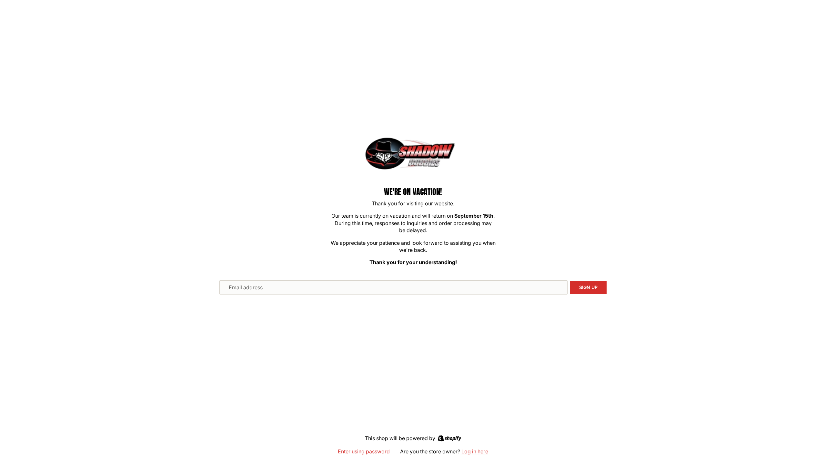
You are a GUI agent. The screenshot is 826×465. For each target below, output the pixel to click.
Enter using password (364, 451)
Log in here (474, 451)
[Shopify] (449, 438)
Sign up (588, 287)
